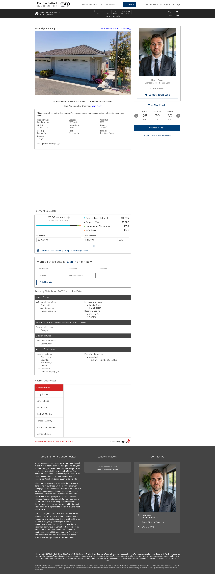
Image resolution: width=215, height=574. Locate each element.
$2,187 (125, 222)
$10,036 (125, 217)
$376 (126, 226)
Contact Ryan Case (159, 94)
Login (177, 4)
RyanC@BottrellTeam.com (153, 522)
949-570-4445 (158, 88)
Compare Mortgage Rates (76, 250)
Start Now (96, 106)
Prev (136, 116)
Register (166, 4)
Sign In (71, 261)
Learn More (116, 28)
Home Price (40, 236)
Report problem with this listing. (157, 135)
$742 (126, 230)
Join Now (44, 282)
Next (178, 116)
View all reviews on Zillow (107, 469)
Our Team (153, 4)
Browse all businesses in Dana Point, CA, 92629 (54, 441)
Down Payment (90, 236)
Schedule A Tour (156, 127)
